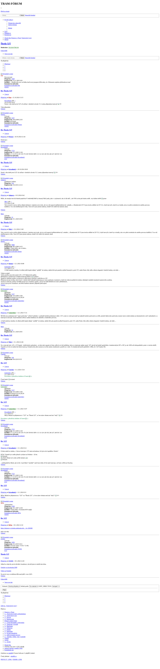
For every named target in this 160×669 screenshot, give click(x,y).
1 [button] (4, 65)
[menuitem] (14, 23)
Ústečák (3, 354)
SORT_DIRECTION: (45, 586)
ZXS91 (3, 539)
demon (3, 241)
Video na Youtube (6, 571)
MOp (2, 503)
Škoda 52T (6, 43)
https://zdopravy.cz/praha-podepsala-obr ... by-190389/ (17, 528)
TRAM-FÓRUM (13, 47)
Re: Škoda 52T (6, 91)
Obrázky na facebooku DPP (9, 567)
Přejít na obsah (5, 11)
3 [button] (4, 69)
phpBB (10, 653)
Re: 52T (4, 363)
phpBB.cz (14, 656)
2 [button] (4, 67)
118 (13, 183)
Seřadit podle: (25, 586)
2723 (13, 150)
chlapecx (3, 180)
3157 (13, 294)
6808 (13, 245)
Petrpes (3, 114)
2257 (13, 118)
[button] (7, 64)
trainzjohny (7, 267)
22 (12, 217)
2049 (13, 79)
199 (13, 357)
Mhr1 (6, 201)
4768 (13, 506)
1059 (13, 542)
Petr (2, 75)
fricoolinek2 (7, 100)
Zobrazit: (5, 586)
